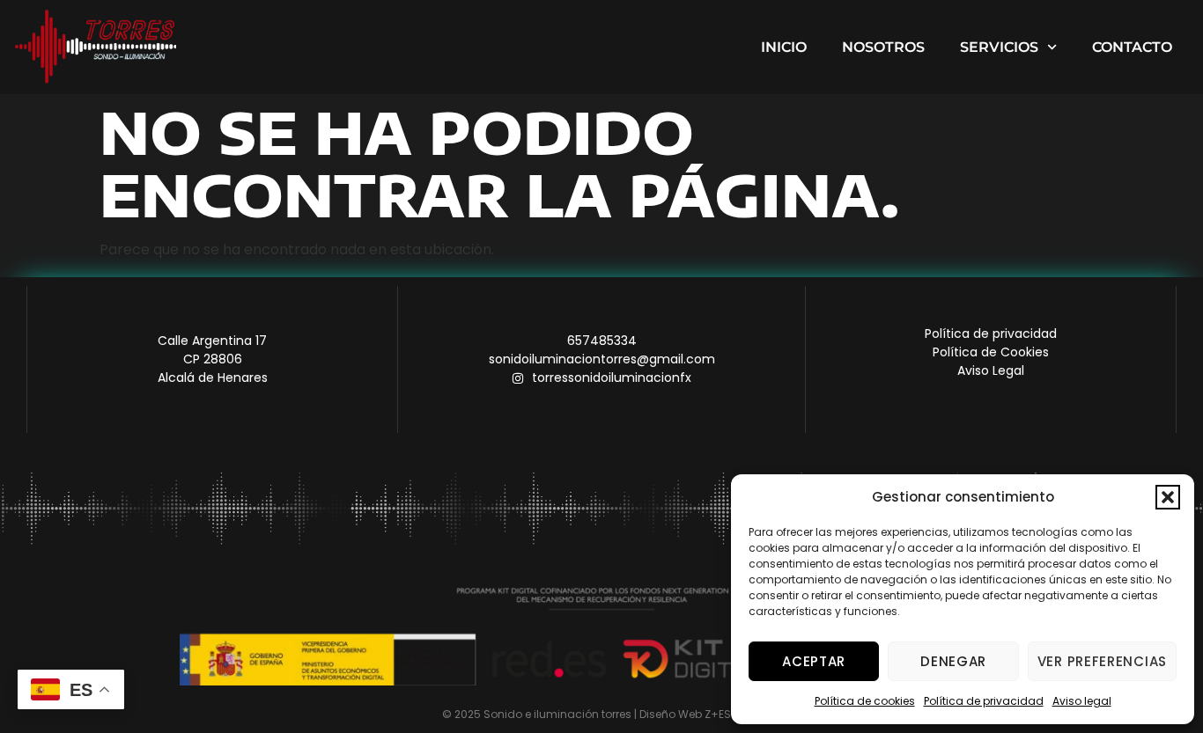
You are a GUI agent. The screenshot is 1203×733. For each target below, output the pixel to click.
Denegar (953, 661)
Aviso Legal (990, 370)
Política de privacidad (984, 700)
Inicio (784, 47)
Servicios (999, 47)
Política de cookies (865, 700)
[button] (1168, 497)
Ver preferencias (1102, 661)
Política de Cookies (991, 352)
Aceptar (813, 661)
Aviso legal (1081, 700)
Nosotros (883, 47)
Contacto (1132, 47)
